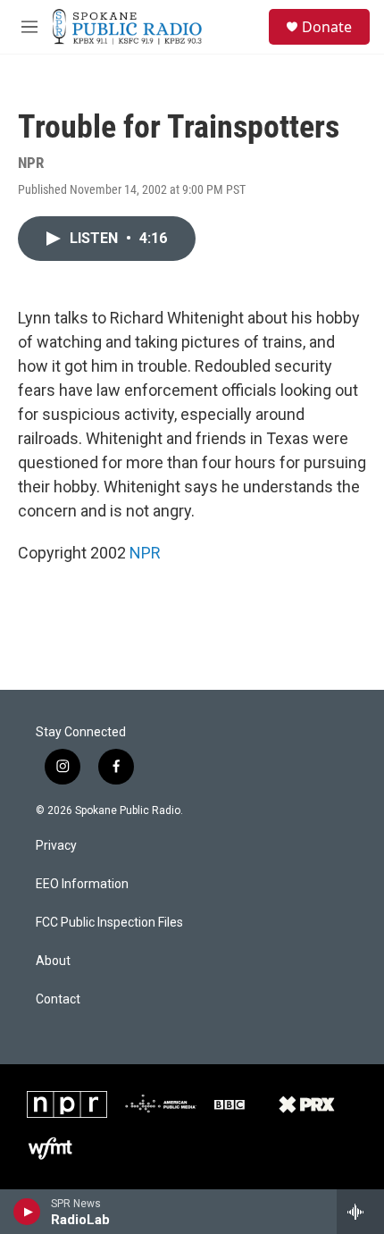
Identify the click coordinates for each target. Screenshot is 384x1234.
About (53, 961)
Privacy (56, 845)
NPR (145, 552)
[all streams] (360, 1211)
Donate (327, 27)
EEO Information (82, 884)
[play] (27, 1212)
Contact (58, 999)
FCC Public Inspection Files (109, 922)
